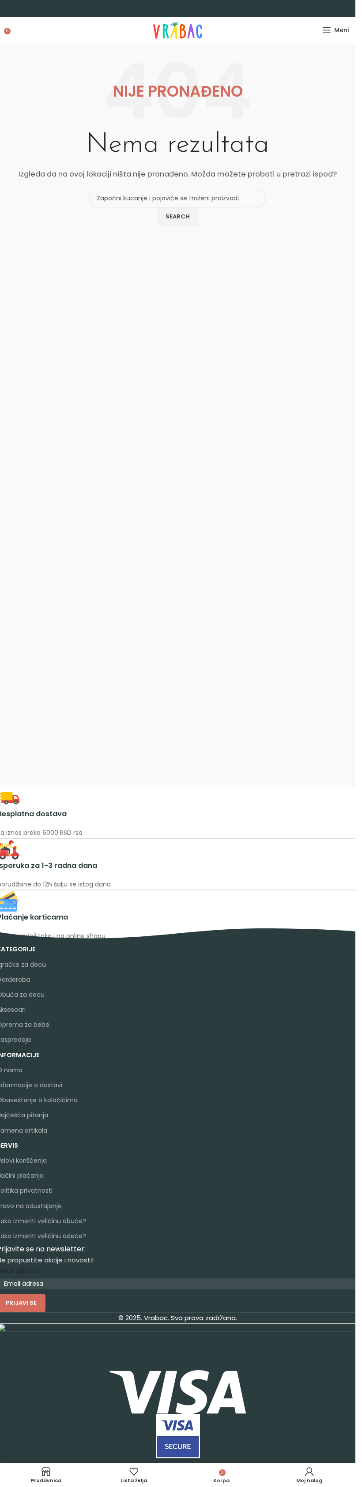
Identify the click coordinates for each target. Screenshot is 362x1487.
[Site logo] (177, 29)
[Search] (15, 30)
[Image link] (177, 1391)
